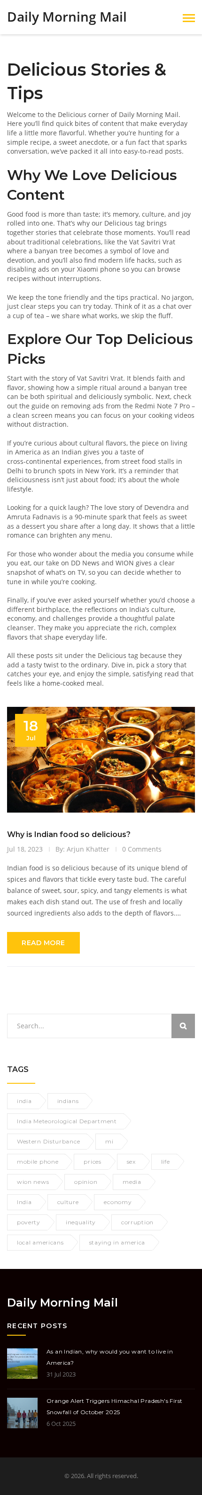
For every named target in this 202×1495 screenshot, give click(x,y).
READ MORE (43, 943)
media (132, 1181)
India (24, 1201)
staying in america (117, 1242)
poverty (28, 1222)
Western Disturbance (48, 1141)
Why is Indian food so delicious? (69, 834)
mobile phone (37, 1161)
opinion (85, 1181)
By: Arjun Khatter (82, 849)
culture (68, 1201)
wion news (33, 1181)
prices (92, 1161)
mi (109, 1141)
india (24, 1100)
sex (131, 1161)
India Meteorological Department (67, 1121)
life (165, 1161)
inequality (81, 1222)
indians (68, 1100)
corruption (137, 1222)
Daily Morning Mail (67, 16)
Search (183, 1026)
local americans (40, 1242)
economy (118, 1201)
